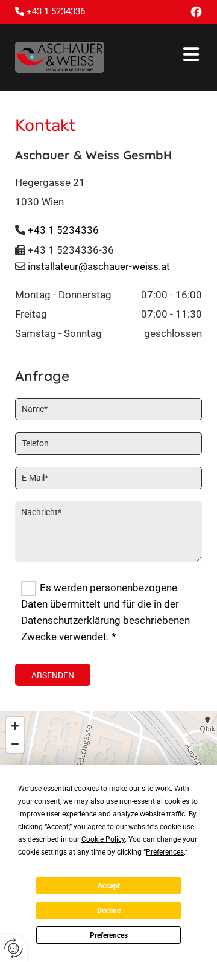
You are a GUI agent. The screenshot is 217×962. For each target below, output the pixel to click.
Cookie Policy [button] (103, 839)
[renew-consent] (13, 948)
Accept (109, 886)
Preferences (109, 935)
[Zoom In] (15, 726)
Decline (109, 910)
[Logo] (59, 58)
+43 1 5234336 (63, 230)
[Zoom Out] (15, 744)
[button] (162, 57)
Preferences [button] (165, 852)
